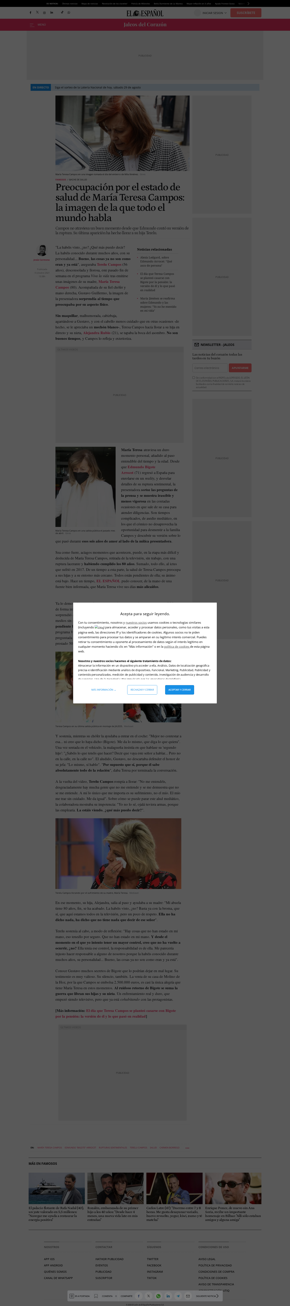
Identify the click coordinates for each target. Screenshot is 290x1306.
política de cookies (177, 646)
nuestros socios (136, 622)
